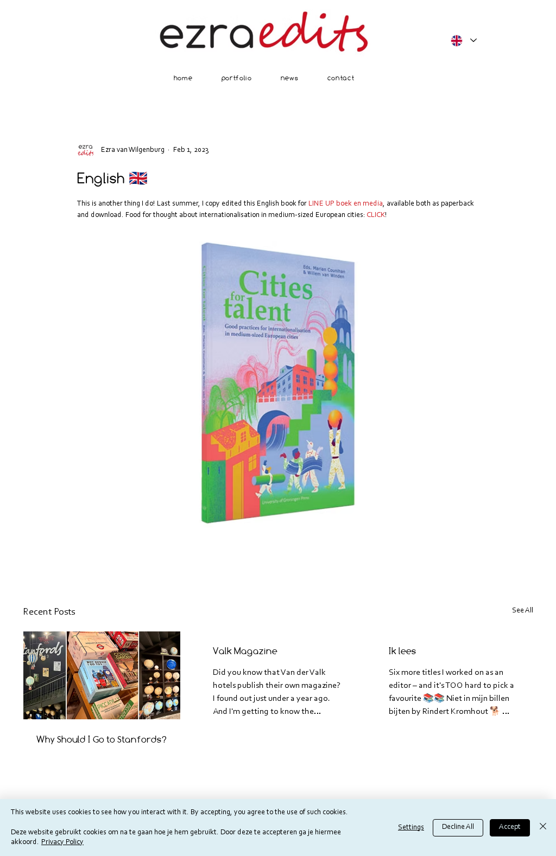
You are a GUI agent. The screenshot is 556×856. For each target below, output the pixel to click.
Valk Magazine (245, 650)
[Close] (542, 827)
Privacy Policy (62, 842)
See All (522, 611)
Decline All (458, 827)
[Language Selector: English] (463, 40)
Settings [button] (411, 828)
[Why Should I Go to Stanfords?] (101, 675)
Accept (510, 827)
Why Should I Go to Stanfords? (101, 739)
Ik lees (402, 650)
